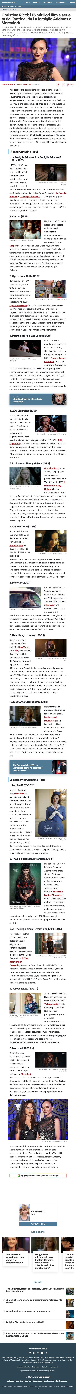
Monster (50, 605)
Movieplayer (5, 9)
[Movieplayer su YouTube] (42, 1353)
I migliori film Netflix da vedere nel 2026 (25, 1322)
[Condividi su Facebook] (58, 85)
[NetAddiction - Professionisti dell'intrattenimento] (42, 1377)
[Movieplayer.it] (8, 2)
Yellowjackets (51, 1004)
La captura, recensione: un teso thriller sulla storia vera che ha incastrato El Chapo (35, 1334)
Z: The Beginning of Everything (19, 961)
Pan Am (19, 793)
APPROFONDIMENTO (8, 84)
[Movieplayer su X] (34, 1353)
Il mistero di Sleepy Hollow (54, 485)
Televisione (47, 2)
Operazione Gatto (18, 305)
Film (28, 2)
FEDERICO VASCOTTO (24, 84)
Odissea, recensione (15, 6)
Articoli (14, 9)
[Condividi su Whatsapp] (68, 85)
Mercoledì (26, 1074)
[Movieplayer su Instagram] (38, 1353)
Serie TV (36, 2)
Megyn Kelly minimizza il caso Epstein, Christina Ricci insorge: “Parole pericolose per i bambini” (44, 1261)
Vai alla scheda (38, 1224)
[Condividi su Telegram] (72, 85)
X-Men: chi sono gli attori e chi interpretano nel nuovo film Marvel (34, 1301)
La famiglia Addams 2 (30, 196)
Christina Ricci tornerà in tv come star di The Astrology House (15, 1258)
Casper (13, 246)
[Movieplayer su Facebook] (30, 1353)
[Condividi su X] (63, 85)
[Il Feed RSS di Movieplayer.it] (46, 1353)
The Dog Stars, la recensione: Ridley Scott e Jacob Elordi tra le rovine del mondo (35, 1290)
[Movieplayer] (38, 1349)
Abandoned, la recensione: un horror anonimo (28, 1311)
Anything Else (16, 545)
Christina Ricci (51, 468)
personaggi (61, 2)
